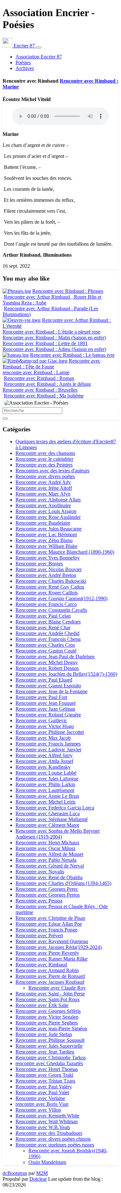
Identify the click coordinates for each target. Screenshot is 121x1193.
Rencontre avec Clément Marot (47, 825)
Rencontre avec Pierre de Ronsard (50, 976)
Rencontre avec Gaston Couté (45, 650)
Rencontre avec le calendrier (44, 459)
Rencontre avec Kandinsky (43, 767)
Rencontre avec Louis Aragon (45, 511)
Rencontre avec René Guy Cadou (49, 587)
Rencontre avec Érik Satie (41, 1005)
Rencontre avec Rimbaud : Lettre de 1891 (45, 343)
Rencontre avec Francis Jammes (48, 743)
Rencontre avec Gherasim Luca (47, 813)
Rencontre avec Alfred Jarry (44, 755)
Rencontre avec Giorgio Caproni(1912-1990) (61, 598)
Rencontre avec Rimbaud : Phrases (67, 291)
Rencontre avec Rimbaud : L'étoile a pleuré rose (51, 331)
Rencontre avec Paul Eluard (43, 680)
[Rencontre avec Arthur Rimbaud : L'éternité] (22, 320)
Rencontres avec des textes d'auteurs (52, 470)
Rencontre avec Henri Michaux (47, 842)
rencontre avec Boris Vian (41, 1104)
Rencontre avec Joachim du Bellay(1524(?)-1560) (66, 674)
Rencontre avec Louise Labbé (45, 773)
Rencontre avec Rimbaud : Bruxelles (40, 390)
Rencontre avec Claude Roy (57, 988)
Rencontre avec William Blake (46, 546)
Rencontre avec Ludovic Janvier (48, 749)
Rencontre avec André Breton (45, 575)
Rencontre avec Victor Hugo (44, 726)
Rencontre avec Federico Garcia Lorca (54, 807)
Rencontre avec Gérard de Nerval (49, 866)
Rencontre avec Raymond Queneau (51, 941)
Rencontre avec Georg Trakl (44, 1075)
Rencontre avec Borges (39, 563)
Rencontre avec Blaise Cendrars (48, 621)
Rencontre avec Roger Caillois (46, 592)
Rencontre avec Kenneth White (47, 1115)
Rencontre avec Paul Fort (41, 697)
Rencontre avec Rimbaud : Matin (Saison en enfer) (54, 337)
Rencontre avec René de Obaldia (49, 877)
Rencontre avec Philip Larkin (45, 784)
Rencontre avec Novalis (39, 871)
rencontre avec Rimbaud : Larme (36, 372)
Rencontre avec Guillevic (41, 720)
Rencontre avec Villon (38, 1110)
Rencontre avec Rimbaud (41, 964)
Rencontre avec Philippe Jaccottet (49, 732)
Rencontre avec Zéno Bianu (44, 540)
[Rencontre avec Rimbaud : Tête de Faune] (35, 361)
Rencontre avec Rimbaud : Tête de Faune (51, 363)
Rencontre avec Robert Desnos (47, 668)
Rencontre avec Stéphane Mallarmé (51, 819)
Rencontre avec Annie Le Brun (47, 796)
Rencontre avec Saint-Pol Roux (47, 999)
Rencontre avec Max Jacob (43, 738)
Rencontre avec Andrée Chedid (47, 633)
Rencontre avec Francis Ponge (46, 929)
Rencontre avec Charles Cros (45, 645)
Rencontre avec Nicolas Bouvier (48, 569)
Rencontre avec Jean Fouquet (45, 703)
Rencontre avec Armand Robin (47, 970)
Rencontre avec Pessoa (38, 900)
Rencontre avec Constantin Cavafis (51, 610)
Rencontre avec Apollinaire (43, 505)
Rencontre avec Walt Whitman (46, 1121)
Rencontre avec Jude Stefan (43, 1034)
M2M (42, 1173)
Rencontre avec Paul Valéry (43, 1086)
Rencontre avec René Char (42, 627)
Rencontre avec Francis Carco (46, 604)
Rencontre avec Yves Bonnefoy (47, 558)
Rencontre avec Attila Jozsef (44, 761)
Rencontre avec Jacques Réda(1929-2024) (58, 947)
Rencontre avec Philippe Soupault (50, 1040)
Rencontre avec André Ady (43, 482)
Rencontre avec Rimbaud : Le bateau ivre (72, 355)
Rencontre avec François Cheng (48, 639)
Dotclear (38, 1179)
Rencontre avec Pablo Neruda (45, 860)
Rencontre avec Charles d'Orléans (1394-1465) (63, 883)
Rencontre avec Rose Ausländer (48, 517)
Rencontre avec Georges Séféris (48, 1011)
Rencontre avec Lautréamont (44, 790)
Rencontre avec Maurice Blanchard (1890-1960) (64, 552)
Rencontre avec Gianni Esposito (48, 685)
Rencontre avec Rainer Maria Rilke (51, 959)
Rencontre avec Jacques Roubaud (49, 982)
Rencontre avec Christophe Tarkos (50, 1057)
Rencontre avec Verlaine (40, 1098)
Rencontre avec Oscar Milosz (45, 848)
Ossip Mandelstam (47, 1162)
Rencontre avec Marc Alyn (42, 494)
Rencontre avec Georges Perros (47, 895)
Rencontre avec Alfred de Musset (49, 854)
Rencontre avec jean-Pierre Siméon (51, 1028)
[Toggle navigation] (38, 47)
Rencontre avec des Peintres (44, 465)
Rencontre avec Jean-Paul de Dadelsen (55, 656)
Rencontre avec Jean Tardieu (44, 1051)
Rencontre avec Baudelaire (42, 523)
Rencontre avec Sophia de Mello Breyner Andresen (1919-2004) (57, 833)
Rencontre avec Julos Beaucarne (48, 528)
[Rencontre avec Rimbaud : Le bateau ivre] (16, 355)
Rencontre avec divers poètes (45, 476)
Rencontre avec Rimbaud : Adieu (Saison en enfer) (54, 349)
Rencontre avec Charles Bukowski (50, 581)
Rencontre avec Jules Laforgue (46, 778)
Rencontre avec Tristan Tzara (45, 1081)
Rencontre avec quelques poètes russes (54, 1144)
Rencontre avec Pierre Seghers (46, 1022)
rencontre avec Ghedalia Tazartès (49, 1063)
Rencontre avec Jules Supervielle (49, 1046)
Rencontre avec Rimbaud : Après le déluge (47, 384)
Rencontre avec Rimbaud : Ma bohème (44, 395)
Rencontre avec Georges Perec (46, 889)
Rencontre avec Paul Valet (42, 1092)
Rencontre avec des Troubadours (48, 1133)
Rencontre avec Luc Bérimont (46, 534)
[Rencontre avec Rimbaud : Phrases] (17, 291)
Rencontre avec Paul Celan (43, 616)
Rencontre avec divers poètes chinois (53, 1139)
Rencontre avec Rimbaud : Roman (39, 378)
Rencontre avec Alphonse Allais (48, 499)
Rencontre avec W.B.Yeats (42, 1127)
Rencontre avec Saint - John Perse (50, 993)
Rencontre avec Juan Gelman (45, 709)
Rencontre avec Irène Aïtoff (43, 488)
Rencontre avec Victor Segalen (46, 1017)
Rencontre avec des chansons (45, 453)
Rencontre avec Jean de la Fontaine (51, 691)
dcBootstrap (15, 1173)
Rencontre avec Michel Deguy (46, 662)
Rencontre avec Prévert (39, 935)
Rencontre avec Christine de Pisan (50, 918)
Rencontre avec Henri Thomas (46, 1069)
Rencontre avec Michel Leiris (45, 802)
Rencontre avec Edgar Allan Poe (48, 924)
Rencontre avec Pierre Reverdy (47, 953)
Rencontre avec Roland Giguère (48, 714)
